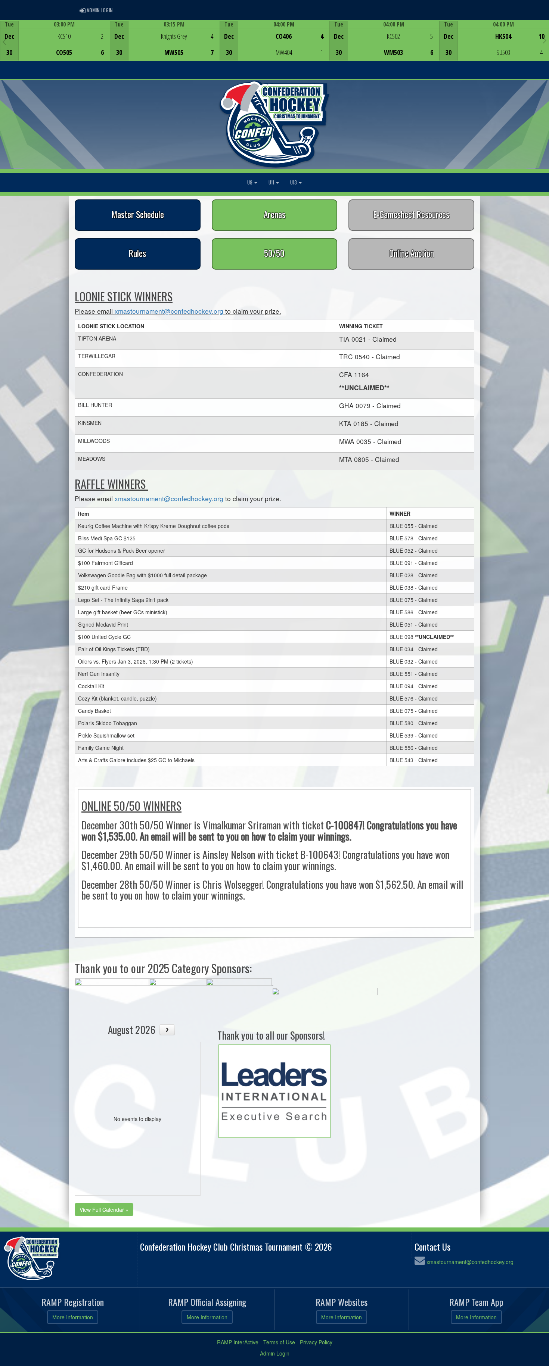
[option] (55, 40)
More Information (72, 1317)
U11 (272, 182)
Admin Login (274, 1353)
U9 (250, 182)
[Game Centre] (55, 46)
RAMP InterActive (237, 1342)
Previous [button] (4, 41)
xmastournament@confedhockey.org (169, 311)
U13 (294, 182)
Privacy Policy (316, 1342)
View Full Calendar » (104, 1209)
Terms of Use (279, 1342)
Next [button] (544, 39)
